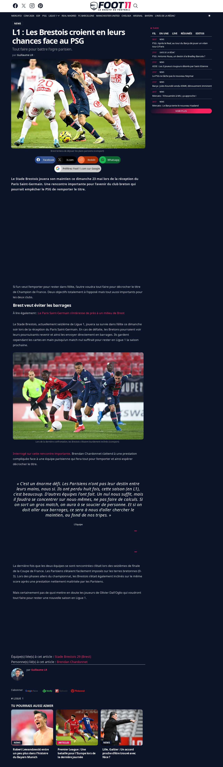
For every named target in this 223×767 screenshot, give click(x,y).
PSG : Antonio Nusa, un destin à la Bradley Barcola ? (178, 56)
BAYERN (149, 15)
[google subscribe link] (31, 691)
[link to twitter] (23, 7)
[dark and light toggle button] (209, 15)
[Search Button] (135, 6)
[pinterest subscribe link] (78, 691)
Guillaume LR (25, 55)
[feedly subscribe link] (47, 691)
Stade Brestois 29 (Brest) (73, 656)
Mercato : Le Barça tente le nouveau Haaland (175, 105)
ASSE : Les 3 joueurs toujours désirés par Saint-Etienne (180, 66)
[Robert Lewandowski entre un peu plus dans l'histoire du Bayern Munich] (32, 727)
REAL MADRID (69, 15)
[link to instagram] (32, 7)
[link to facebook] (15, 7)
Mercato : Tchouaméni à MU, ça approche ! (174, 95)
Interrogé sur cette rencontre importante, (42, 454)
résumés (186, 33)
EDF (38, 15)
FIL (154, 33)
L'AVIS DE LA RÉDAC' (165, 15)
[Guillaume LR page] (17, 674)
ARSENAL (138, 15)
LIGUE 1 (53, 15)
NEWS (17, 23)
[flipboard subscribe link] (61, 691)
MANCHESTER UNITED (108, 15)
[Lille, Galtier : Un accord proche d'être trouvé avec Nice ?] (122, 727)
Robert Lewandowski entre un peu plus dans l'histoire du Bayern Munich (31, 753)
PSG (44, 15)
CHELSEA (126, 15)
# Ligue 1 (17, 698)
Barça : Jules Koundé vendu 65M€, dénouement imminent (182, 85)
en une (164, 33)
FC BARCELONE (86, 15)
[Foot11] (110, 6)
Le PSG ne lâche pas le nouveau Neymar (173, 76)
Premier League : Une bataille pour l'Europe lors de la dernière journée (76, 753)
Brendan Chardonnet (72, 662)
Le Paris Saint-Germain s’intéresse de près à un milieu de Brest (81, 313)
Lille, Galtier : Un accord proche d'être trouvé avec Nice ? (119, 753)
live (174, 33)
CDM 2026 (29, 15)
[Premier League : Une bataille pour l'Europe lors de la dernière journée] (77, 727)
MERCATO (16, 15)
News (17, 742)
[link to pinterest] (40, 7)
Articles (64, 742)
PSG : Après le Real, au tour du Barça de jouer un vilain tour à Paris (180, 45)
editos (200, 33)
